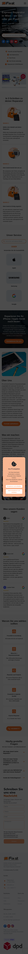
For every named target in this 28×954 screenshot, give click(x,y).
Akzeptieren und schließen (14, 486)
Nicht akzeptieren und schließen (14, 491)
